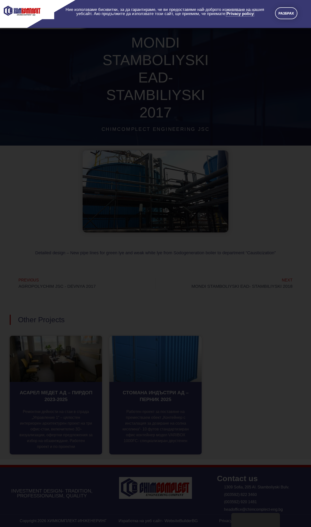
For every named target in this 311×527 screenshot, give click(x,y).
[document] (155, 263)
